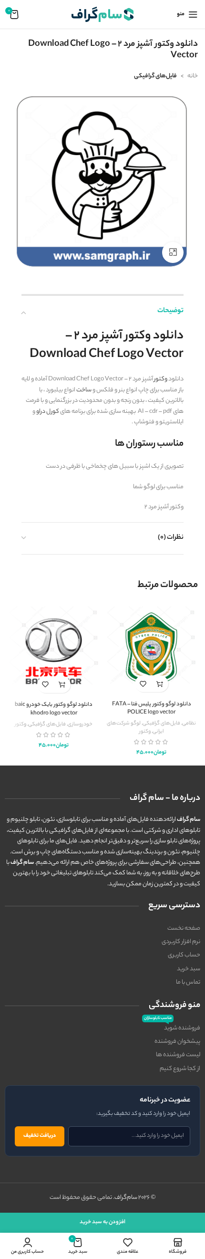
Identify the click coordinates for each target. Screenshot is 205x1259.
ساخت (84, 390)
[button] (160, 683)
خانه (192, 76)
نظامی (189, 723)
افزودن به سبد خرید (102, 1222)
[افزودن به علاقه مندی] (143, 683)
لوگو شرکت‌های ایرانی (135, 727)
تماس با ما (188, 982)
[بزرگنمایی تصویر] (173, 252)
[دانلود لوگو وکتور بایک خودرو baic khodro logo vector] (53, 651)
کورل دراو (47, 412)
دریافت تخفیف (39, 1136)
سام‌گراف (125, 1198)
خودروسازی (80, 724)
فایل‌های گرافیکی (155, 76)
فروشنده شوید (172, 1027)
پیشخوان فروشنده (177, 1042)
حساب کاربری (184, 955)
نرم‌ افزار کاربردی (181, 942)
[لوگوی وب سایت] (102, 14)
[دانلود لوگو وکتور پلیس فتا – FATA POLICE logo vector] (151, 651)
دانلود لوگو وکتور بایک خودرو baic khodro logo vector (53, 709)
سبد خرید (188, 969)
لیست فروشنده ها (178, 1055)
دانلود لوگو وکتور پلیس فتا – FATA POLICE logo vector (151, 709)
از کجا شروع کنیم (180, 1069)
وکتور (160, 379)
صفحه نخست (183, 928)
